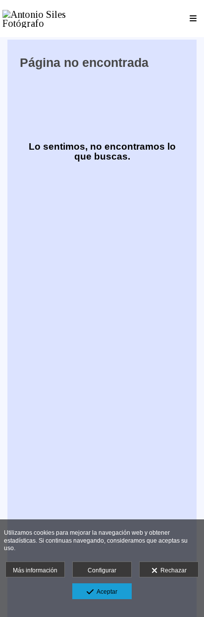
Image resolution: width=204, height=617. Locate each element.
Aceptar (105, 591)
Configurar (102, 570)
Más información (35, 570)
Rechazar (172, 570)
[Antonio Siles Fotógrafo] (52, 18)
